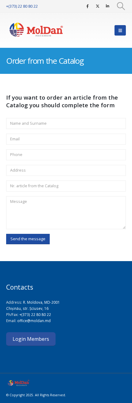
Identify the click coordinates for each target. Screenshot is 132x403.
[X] (97, 6)
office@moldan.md (34, 320)
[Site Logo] (37, 30)
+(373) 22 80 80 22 (22, 6)
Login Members (31, 339)
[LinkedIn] (107, 6)
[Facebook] (87, 6)
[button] (121, 6)
